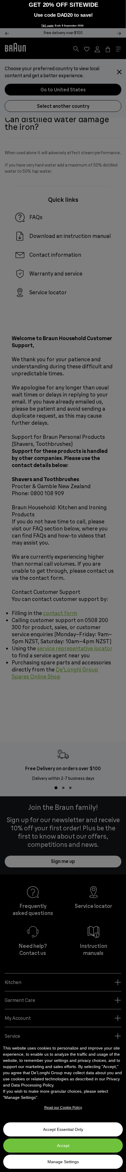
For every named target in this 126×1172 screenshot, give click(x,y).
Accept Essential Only (63, 1129)
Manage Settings (63, 1161)
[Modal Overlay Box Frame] (63, 14)
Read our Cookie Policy (63, 1108)
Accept (63, 1145)
